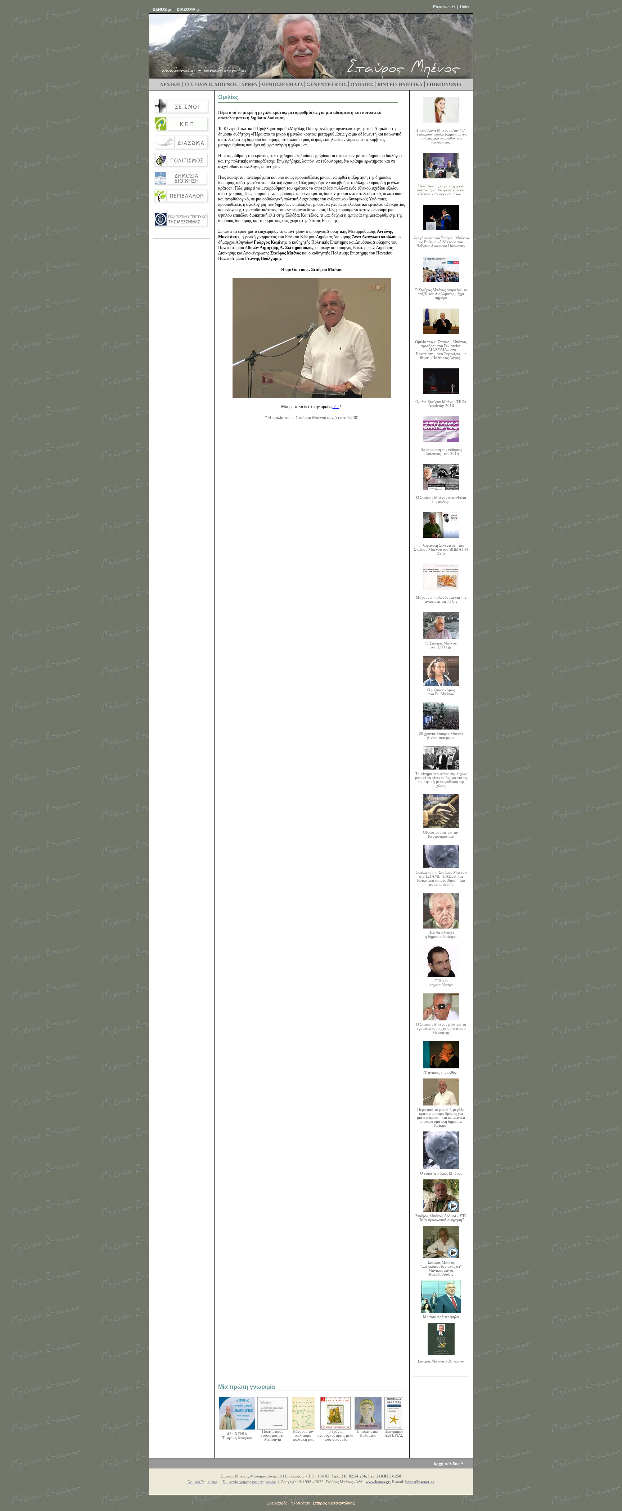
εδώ (336, 406)
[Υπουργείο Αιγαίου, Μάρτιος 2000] (393, 1427)
